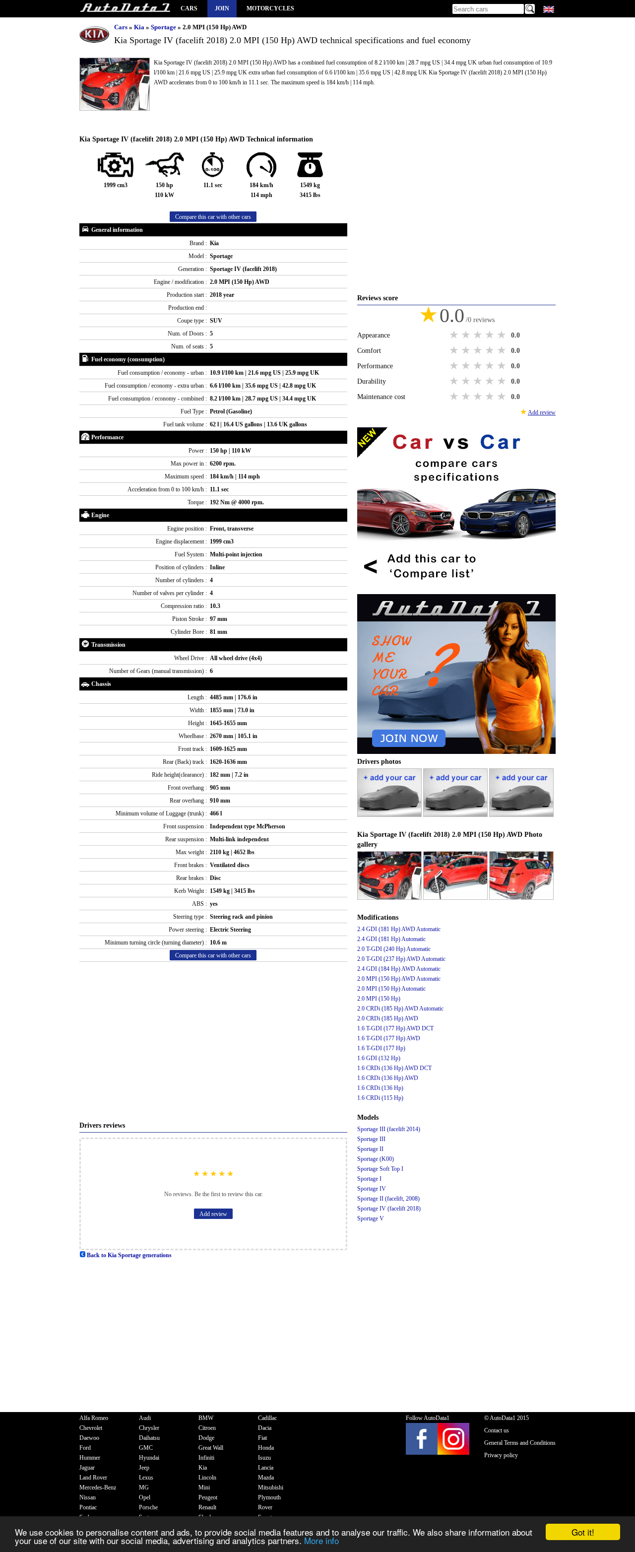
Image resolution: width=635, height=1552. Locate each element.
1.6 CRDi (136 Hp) (380, 1087)
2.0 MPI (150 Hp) (378, 998)
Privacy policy (501, 1455)
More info (321, 1540)
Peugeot (207, 1497)
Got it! (583, 1532)
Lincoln (207, 1477)
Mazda (266, 1477)
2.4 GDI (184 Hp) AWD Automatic (399, 968)
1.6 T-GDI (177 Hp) (381, 1048)
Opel (144, 1497)
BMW (205, 1418)
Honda (266, 1447)
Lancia (265, 1467)
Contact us (496, 1430)
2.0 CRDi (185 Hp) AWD (387, 1018)
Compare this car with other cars (213, 216)
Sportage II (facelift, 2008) (388, 1198)
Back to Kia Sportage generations (128, 1255)
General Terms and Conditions (520, 1442)
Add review (213, 1214)
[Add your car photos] (390, 814)
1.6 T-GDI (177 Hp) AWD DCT (395, 1028)
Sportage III (371, 1139)
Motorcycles (270, 8)
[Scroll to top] (598, 1515)
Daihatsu (149, 1437)
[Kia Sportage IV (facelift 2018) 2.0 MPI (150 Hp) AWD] (390, 897)
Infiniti (206, 1457)
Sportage (164, 27)
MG (144, 1487)
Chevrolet (90, 1427)
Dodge (206, 1437)
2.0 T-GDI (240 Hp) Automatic (394, 948)
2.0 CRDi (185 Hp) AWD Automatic (400, 1008)
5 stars (502, 335)
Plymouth (269, 1497)
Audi (145, 1418)
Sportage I (369, 1178)
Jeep (144, 1467)
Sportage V (370, 1218)
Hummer (89, 1457)
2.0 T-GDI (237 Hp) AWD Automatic (401, 958)
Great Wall (210, 1447)
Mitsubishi (270, 1487)
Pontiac (88, 1507)
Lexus (146, 1477)
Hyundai (149, 1457)
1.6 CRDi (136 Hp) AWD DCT (394, 1068)
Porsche (148, 1507)
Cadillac (267, 1418)
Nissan (87, 1497)
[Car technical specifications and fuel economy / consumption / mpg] (125, 8)
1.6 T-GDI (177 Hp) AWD (388, 1038)
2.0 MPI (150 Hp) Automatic (391, 988)
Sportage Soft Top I (380, 1168)
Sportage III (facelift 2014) (388, 1129)
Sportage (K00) (375, 1158)
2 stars (467, 335)
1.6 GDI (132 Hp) (378, 1058)
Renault (207, 1507)
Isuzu (264, 1457)
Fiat (262, 1437)
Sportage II (370, 1149)
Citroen (207, 1427)
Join (222, 8)
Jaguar (87, 1467)
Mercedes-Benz (97, 1487)
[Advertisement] (213, 1041)
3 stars (479, 335)
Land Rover (93, 1477)
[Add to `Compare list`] (456, 589)
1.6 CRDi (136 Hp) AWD (387, 1078)
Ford (85, 1447)
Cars (189, 8)
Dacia (264, 1427)
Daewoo (89, 1437)
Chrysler (149, 1427)
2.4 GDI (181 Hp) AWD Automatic (399, 929)
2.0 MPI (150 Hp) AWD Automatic (399, 978)
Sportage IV (371, 1188)
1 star (455, 335)
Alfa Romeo (93, 1418)
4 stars (491, 335)
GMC (146, 1447)
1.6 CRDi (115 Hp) (380, 1097)
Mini (204, 1487)
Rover (265, 1507)
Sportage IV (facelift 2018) (389, 1208)
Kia (140, 27)
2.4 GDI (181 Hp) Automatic (391, 939)
